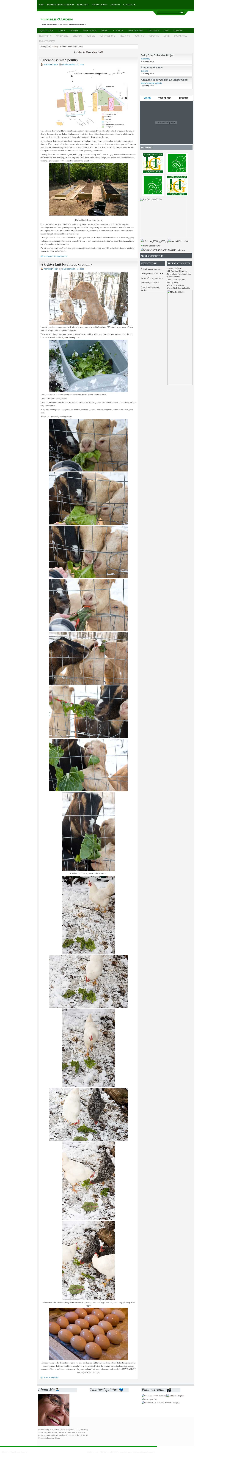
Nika (168, 285)
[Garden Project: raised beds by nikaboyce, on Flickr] (88, 215)
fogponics (153, 31)
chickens (118, 31)
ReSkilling (82, 5)
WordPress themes (19, 1452)
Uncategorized (47, 41)
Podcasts (154, 36)
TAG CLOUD (165, 98)
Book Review (89, 31)
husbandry (45, 36)
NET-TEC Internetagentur (121, 1452)
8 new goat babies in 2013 (152, 273)
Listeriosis (178, 268)
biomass (74, 31)
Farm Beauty (148, 49)
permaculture (107, 36)
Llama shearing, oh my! (176, 281)
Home (41, 5)
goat (166, 31)
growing (178, 31)
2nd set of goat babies (150, 282)
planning (125, 36)
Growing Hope (178, 285)
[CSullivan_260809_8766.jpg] (154, 241)
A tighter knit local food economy (66, 264)
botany (105, 31)
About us (115, 5)
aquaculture (46, 31)
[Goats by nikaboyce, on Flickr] (88, 324)
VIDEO (147, 98)
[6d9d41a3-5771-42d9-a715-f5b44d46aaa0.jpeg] (163, 250)
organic (77, 36)
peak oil (90, 36)
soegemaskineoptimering (144, 1452)
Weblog (55, 46)
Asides (61, 31)
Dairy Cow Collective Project (158, 73)
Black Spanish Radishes (182, 288)
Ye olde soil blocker (152, 61)
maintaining (62, 36)
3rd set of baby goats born (152, 278)
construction (135, 31)
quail (166, 36)
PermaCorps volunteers (60, 5)
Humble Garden (70, 20)
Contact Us (129, 5)
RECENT (183, 98)
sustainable (180, 36)
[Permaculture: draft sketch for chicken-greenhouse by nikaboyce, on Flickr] (88, 127)
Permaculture (99, 5)
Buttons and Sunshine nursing (150, 288)
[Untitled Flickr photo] (178, 241)
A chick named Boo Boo (151, 268)
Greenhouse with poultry (59, 59)
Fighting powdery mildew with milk (179, 275)
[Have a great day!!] (150, 246)
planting (139, 36)
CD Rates (104, 1452)
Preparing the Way (152, 85)
